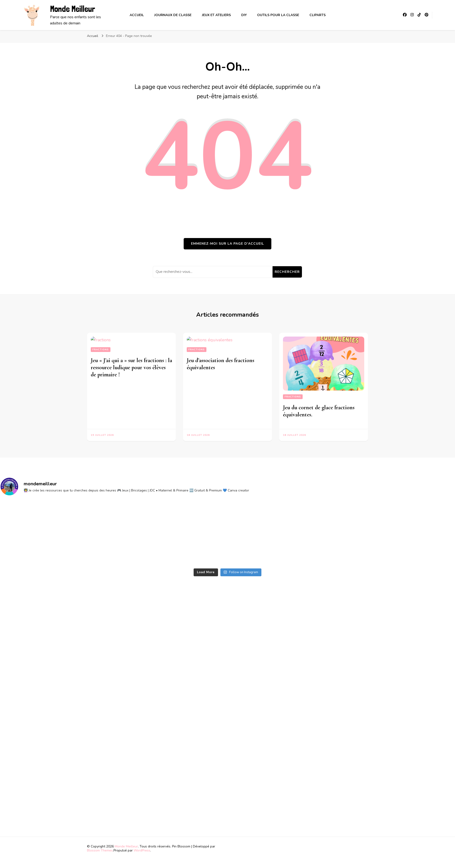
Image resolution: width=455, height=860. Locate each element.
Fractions (100, 349)
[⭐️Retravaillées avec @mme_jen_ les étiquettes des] (56, 533)
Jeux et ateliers (216, 15)
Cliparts (317, 15)
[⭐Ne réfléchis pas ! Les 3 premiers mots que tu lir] (285, 533)
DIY (244, 15)
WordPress (142, 850)
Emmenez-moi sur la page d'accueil (227, 243)
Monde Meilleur (72, 9)
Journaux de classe (172, 15)
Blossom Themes (100, 850)
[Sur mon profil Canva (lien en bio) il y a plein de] (170, 533)
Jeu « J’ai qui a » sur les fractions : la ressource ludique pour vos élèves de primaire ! (131, 367)
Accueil (137, 15)
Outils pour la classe (278, 15)
